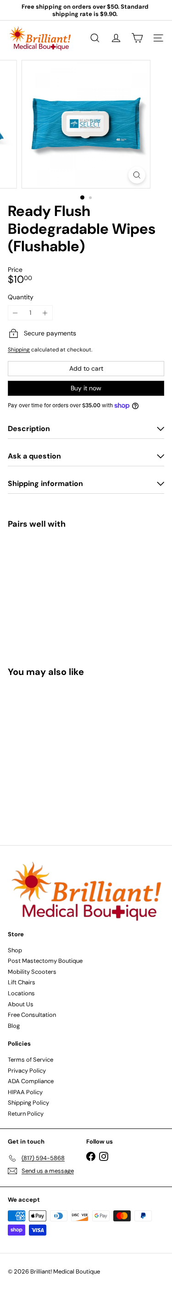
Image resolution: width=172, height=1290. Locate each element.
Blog (14, 1026)
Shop (15, 950)
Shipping (19, 349)
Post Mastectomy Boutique (45, 961)
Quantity (20, 297)
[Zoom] (136, 175)
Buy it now (86, 388)
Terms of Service (30, 1059)
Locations (21, 993)
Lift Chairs (21, 982)
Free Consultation (32, 1015)
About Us (20, 1004)
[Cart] (137, 38)
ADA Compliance (31, 1081)
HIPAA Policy (25, 1092)
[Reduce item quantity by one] (15, 312)
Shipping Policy (28, 1102)
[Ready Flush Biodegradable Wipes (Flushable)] (86, 562)
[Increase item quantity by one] (45, 312)
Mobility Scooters (32, 972)
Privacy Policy (27, 1070)
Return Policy (26, 1113)
